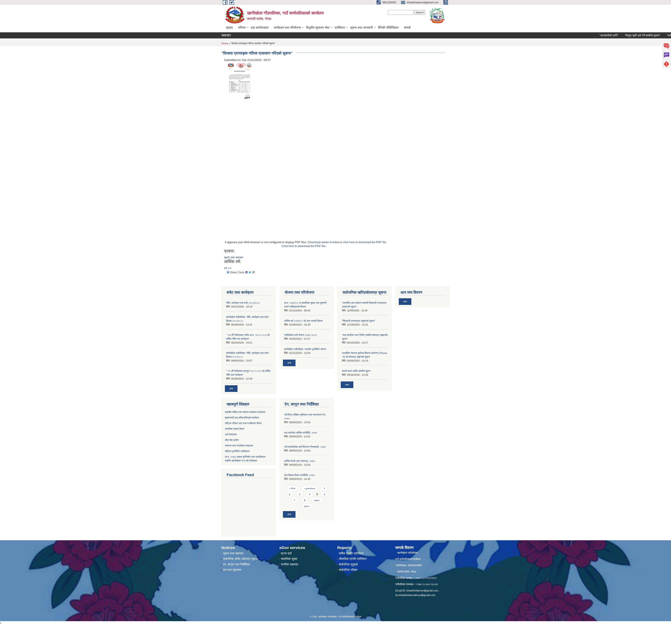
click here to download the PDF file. (365, 242)
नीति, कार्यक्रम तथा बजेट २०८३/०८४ (242, 302)
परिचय (242, 27)
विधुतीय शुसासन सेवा (317, 27)
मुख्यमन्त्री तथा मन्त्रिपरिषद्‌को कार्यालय (242, 417)
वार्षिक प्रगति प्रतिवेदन (351, 553)
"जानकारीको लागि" (593, 35)
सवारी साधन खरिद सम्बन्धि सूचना (356, 371)
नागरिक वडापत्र (289, 564)
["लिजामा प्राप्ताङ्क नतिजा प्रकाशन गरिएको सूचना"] (239, 81)
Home (224, 43)
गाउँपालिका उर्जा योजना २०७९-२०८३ (300, 335)
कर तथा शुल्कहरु (232, 570)
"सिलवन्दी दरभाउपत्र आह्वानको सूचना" (358, 320)
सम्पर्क (407, 27)
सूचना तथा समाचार (233, 257)
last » (307, 506)
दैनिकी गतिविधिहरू (388, 27)
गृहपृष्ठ (229, 27)
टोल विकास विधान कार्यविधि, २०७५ (299, 475)
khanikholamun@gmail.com (422, 590)
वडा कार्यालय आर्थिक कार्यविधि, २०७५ (300, 432)
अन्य (231, 388)
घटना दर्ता (286, 553)
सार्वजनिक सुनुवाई (348, 564)
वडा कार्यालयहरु (260, 27)
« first (292, 488)
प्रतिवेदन (340, 27)
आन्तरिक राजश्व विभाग (234, 428)
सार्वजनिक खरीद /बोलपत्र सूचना (240, 559)
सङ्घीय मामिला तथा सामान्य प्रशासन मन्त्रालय (245, 412)
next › (317, 500)
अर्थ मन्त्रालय (231, 434)
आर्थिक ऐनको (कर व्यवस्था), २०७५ (299, 461)
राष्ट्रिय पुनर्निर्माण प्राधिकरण (237, 451)
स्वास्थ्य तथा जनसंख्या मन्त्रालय (239, 445)
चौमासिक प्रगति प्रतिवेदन (353, 559)
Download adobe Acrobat (324, 242)
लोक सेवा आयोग (232, 440)
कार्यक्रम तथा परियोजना (287, 27)
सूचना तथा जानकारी (361, 27)
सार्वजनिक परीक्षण (348, 570)
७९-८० (227, 267)
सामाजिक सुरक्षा (289, 559)
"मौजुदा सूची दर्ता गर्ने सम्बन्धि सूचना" (627, 35)
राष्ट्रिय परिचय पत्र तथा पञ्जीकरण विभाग (243, 423)
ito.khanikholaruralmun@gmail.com (415, 595)
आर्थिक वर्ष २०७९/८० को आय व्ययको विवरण (303, 320)
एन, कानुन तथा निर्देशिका (236, 564)
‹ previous (309, 488)
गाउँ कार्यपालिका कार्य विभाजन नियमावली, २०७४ (305, 446)
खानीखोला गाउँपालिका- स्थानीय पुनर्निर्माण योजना (305, 349)
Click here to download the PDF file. (304, 246)
